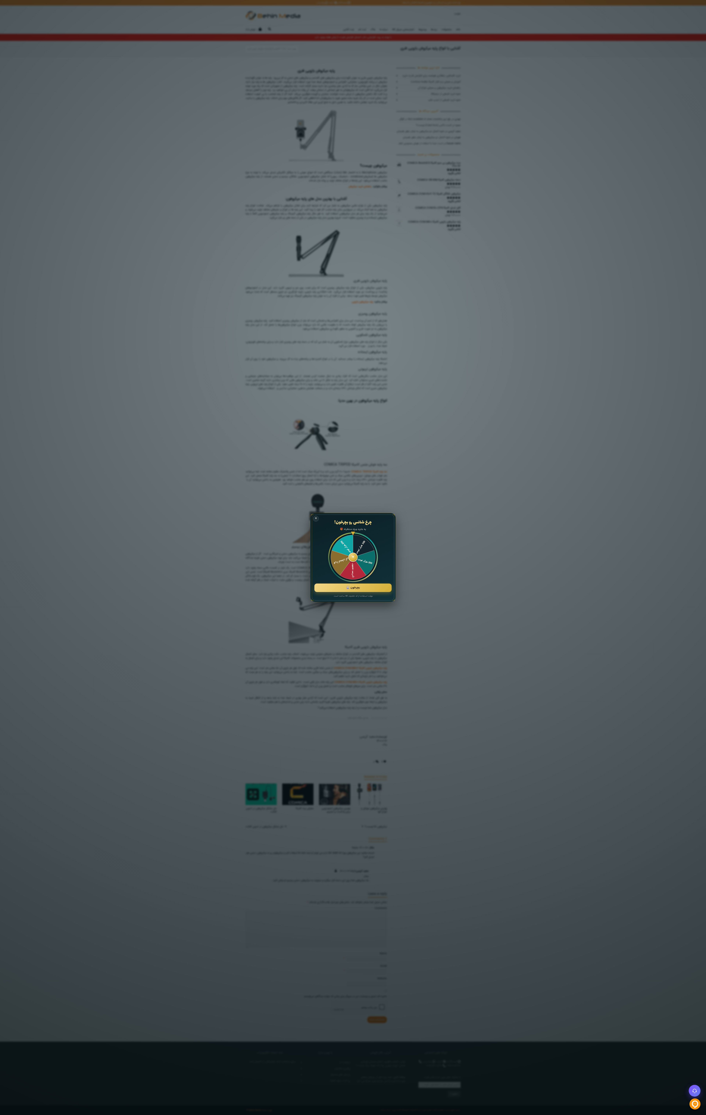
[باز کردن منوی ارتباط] (694, 1091)
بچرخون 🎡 (353, 587)
